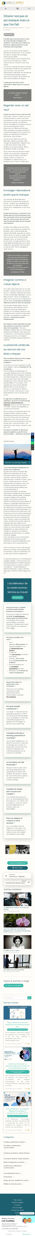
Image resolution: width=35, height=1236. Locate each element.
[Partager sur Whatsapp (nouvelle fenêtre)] (32, 442)
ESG (12, 628)
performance (19, 616)
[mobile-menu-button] (29, 8)
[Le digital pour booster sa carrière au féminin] (17, 899)
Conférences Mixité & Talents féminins (17, 1153)
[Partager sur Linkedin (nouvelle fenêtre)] (32, 439)
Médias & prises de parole (12, 1184)
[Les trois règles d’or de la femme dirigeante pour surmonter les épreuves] (17, 920)
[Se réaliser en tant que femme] (17, 961)
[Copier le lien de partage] (32, 448)
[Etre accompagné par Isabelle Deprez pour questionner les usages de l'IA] (17, 1099)
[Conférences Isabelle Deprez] (17, 1054)
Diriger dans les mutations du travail (16, 1180)
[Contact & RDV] (17, 8)
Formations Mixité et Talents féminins (16, 1159)
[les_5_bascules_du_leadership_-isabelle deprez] (17, 1013)
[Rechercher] (29, 997)
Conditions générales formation (14, 1142)
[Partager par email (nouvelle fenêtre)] (32, 445)
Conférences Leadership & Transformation (13, 1167)
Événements (8, 1177)
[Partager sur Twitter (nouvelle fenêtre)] (32, 437)
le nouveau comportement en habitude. (17, 403)
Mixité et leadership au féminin (14, 1162)
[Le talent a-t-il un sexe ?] (17, 942)
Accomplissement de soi (12, 1173)
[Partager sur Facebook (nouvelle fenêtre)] (32, 434)
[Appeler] (6, 8)
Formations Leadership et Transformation (12, 1146)
